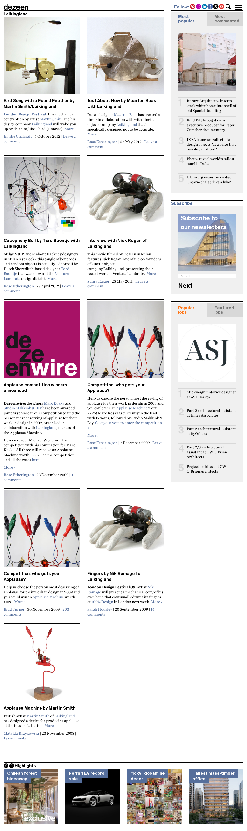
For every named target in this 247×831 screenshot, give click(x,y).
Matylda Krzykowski (21, 733)
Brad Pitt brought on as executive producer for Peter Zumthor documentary (211, 125)
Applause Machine (132, 407)
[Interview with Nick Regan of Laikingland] (125, 197)
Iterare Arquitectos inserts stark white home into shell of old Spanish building (211, 106)
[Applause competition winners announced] (42, 341)
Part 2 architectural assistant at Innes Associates (211, 413)
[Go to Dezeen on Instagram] (199, 7)
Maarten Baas (125, 114)
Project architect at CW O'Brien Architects (206, 469)
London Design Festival (25, 114)
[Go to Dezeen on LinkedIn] (204, 7)
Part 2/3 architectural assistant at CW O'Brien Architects (207, 452)
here (36, 459)
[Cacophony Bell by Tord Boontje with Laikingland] (42, 197)
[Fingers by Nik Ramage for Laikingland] (125, 530)
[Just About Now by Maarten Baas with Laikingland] (125, 57)
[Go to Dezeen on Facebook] (210, 7)
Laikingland (42, 123)
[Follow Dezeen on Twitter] (216, 7)
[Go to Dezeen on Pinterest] (193, 7)
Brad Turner (14, 609)
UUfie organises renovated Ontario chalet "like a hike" (209, 179)
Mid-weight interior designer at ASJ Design (211, 394)
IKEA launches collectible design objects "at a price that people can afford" (211, 144)
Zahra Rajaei (98, 281)
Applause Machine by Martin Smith (39, 708)
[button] (228, 6)
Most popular (186, 18)
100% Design (102, 601)
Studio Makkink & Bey (23, 407)
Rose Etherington (102, 141)
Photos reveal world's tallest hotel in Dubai (210, 161)
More (70, 128)
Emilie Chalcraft (18, 136)
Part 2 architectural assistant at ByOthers (211, 431)
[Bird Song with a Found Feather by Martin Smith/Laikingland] (42, 57)
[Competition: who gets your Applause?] (125, 341)
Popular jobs (186, 310)
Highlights (25, 766)
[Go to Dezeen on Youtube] (222, 7)
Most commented (226, 18)
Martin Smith (51, 118)
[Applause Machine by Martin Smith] (42, 665)
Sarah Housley (99, 609)
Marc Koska (54, 403)
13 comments (15, 738)
